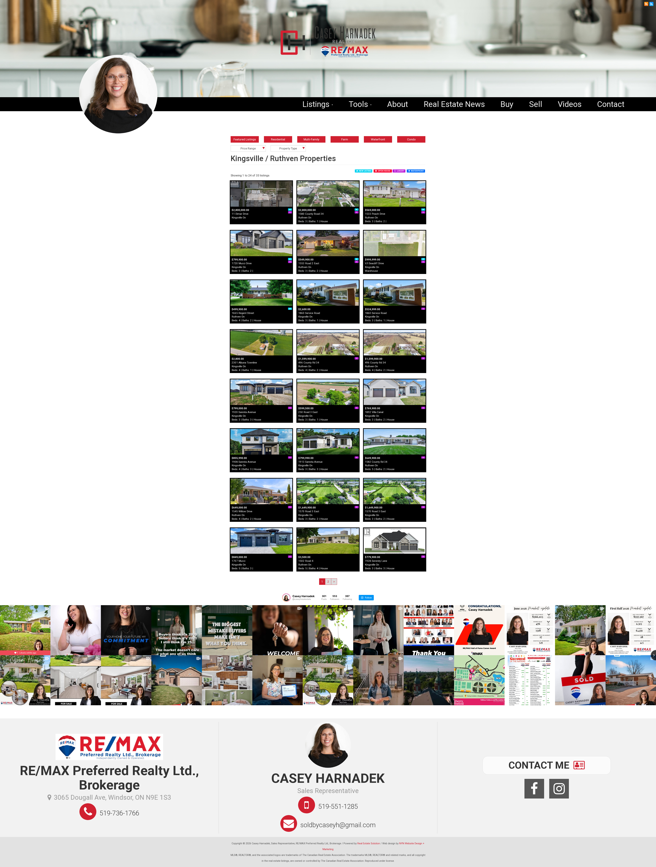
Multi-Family (311, 139)
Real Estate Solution (368, 843)
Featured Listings (245, 139)
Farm (344, 139)
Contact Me (540, 765)
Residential (278, 139)
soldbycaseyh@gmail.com (338, 825)
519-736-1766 (119, 813)
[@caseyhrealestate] (286, 597)
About (397, 104)
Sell (535, 104)
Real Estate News (454, 104)
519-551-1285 (338, 806)
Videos (570, 104)
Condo (411, 139)
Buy (506, 104)
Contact (610, 104)
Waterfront (378, 139)
